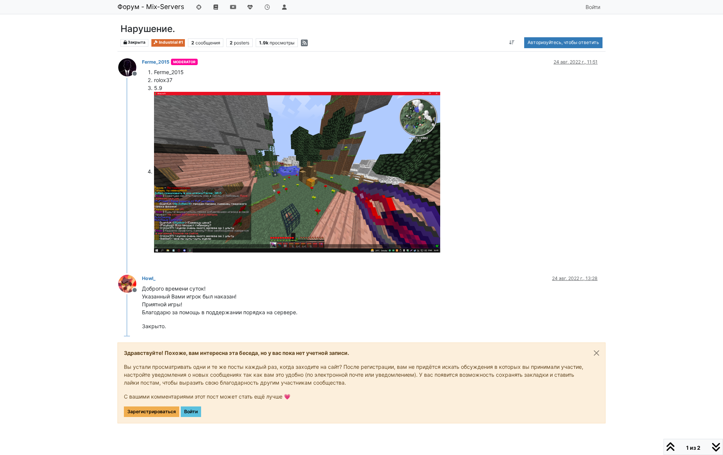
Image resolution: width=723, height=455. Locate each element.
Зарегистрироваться (151, 411)
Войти (191, 411)
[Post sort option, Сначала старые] (512, 42)
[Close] (596, 353)
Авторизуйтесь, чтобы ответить (563, 42)
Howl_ (149, 278)
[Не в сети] (130, 67)
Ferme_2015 (155, 62)
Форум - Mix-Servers (150, 7)
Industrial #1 (170, 42)
